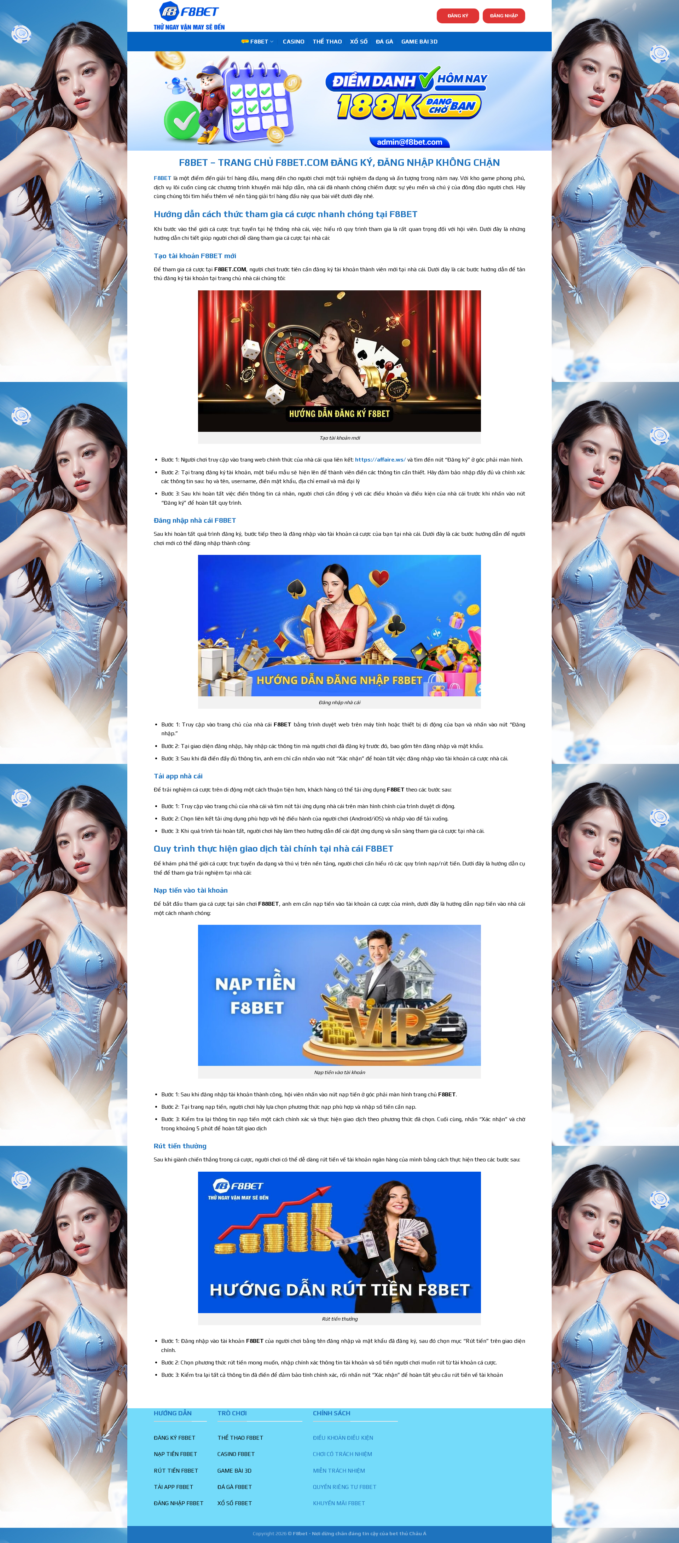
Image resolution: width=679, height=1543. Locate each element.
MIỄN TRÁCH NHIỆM (339, 1470)
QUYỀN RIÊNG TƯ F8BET (345, 1487)
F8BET (259, 41)
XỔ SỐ (359, 41)
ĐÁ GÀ (385, 41)
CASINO (293, 41)
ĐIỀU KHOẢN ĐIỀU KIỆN (343, 1437)
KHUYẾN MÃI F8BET (339, 1503)
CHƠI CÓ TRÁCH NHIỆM (342, 1454)
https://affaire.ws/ (380, 459)
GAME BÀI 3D (419, 41)
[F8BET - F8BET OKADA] (189, 16)
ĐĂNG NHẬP (504, 15)
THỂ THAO (327, 41)
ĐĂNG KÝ (458, 15)
